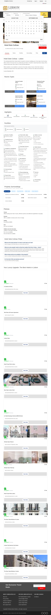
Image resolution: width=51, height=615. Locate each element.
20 (25, 31)
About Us (5, 597)
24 (9, 33)
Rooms (14, 53)
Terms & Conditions (7, 601)
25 (11, 33)
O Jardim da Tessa (8, 286)
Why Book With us (7, 602)
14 (28, 28)
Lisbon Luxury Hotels (23, 601)
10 (36, 26)
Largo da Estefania (26, 250)
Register (41, 1)
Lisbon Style (7, 338)
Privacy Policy (6, 599)
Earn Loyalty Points (7, 605)
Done (41, 39)
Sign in (35, 1)
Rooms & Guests (26, 13)
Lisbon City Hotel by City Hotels (11, 545)
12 (41, 26)
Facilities (21, 53)
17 (36, 28)
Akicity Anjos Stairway (9, 467)
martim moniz (7, 251)
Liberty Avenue (21, 251)
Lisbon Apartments (23, 605)
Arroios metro (33, 250)
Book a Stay (43, 47)
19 (41, 28)
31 (9, 35)
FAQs (37, 53)
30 (6, 35)
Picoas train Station (14, 251)
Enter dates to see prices (19, 91)
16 (33, 28)
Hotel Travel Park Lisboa (9, 364)
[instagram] (47, 613)
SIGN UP (41, 588)
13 (25, 28)
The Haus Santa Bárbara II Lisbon (11, 519)
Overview (7, 53)
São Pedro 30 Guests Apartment (11, 312)
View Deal (25, 292)
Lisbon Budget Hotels (23, 599)
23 (6, 33)
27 (17, 33)
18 (39, 28)
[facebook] (42, 613)
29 (22, 33)
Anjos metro (31, 249)
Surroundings (29, 53)
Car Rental (36, 597)
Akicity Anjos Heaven (9, 441)
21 (28, 31)
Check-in (6, 13)
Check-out (16, 13)
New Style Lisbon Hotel (9, 390)
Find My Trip (29, 1)
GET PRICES (44, 14)
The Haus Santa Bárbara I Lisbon (11, 571)
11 (39, 26)
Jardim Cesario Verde (40, 250)
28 (28, 33)
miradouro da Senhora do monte (16, 250)
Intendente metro (37, 249)
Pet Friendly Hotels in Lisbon (25, 597)
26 (14, 33)
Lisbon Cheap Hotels (23, 602)
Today (7, 39)
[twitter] (45, 613)
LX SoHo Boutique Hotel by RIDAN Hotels (13, 415)
